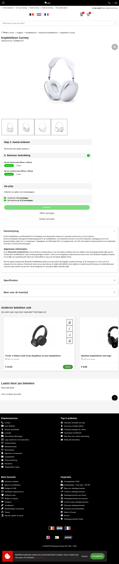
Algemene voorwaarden (13, 453)
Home (12, 33)
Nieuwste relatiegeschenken (74, 505)
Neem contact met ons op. (105, 8)
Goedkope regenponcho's (14, 492)
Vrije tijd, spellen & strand (14, 515)
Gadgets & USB (10, 488)
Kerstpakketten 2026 (71, 481)
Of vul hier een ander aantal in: (16, 149)
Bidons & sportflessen (13, 485)
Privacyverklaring (11, 460)
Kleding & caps (10, 495)
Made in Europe (70, 512)
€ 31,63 (8, 367)
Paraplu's (8, 502)
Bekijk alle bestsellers (72, 440)
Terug (5, 32)
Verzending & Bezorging (13, 436)
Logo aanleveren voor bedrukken (17, 440)
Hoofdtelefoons (31, 33)
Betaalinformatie (11, 446)
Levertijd (8, 433)
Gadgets (20, 33)
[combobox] (57, 23)
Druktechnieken (10, 443)
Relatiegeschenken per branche (76, 498)
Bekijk (67, 367)
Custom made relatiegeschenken (76, 502)
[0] (81, 14)
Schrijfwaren (9, 505)
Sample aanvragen (47, 219)
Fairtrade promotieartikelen (74, 509)
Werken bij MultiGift (12, 429)
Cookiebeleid (9, 457)
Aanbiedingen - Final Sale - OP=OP (77, 485)
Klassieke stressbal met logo (74, 423)
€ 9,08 (84, 367)
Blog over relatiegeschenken (74, 488)
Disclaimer (8, 464)
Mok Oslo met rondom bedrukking (76, 436)
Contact (7, 423)
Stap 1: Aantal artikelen (17, 142)
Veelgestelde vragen (12, 467)
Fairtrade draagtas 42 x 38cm (75, 429)
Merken (67, 515)
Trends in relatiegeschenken (74, 492)
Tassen (7, 512)
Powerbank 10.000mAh (72, 433)
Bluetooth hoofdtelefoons (48, 33)
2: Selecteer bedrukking (17, 155)
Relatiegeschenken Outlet (73, 519)
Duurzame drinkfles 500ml (73, 426)
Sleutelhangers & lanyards (14, 509)
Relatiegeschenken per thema (75, 495)
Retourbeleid (9, 450)
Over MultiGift (10, 426)
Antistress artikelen (12, 481)
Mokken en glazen (11, 498)
